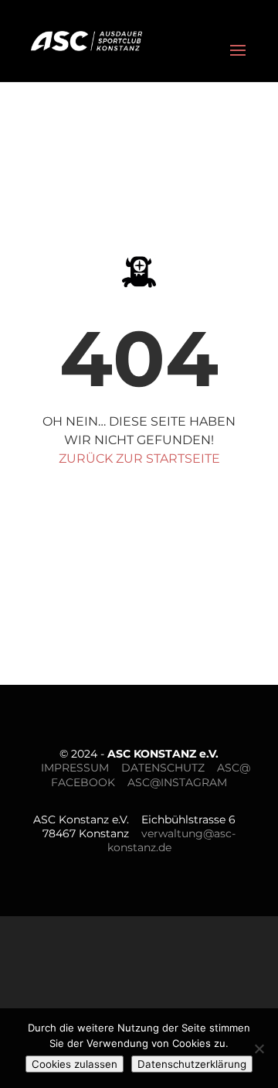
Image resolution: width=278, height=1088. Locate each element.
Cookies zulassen (74, 1064)
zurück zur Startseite (139, 458)
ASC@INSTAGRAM (177, 782)
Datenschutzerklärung (191, 1064)
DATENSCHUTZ (163, 768)
